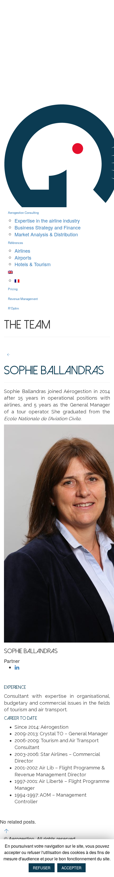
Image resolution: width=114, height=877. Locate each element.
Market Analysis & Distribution (46, 234)
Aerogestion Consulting (23, 212)
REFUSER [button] (41, 867)
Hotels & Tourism (33, 264)
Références (15, 243)
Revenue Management (23, 299)
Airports (23, 257)
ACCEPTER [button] (71, 867)
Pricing (12, 289)
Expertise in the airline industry (47, 220)
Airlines (22, 250)
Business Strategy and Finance (48, 227)
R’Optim (13, 308)
